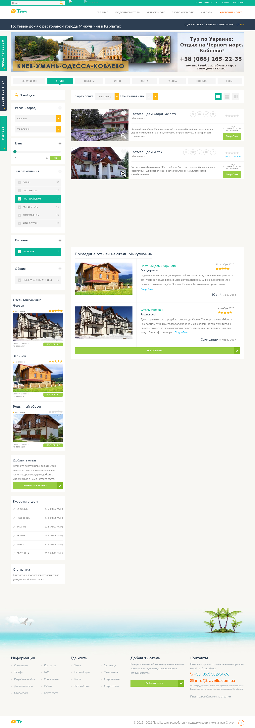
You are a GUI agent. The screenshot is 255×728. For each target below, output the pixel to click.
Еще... (229, 81)
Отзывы (89, 81)
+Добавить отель (232, 12)
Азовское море (183, 12)
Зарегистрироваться (206, 3)
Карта (144, 81)
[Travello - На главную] (18, 11)
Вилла (77, 679)
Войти (225, 3)
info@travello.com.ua (215, 680)
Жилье (60, 81)
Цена (19, 143)
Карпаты (207, 12)
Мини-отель (111, 672)
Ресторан (40, 251)
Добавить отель (23, 686)
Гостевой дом (40, 199)
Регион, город (25, 108)
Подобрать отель (127, 12)
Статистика (21, 693)
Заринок (19, 356)
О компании (21, 665)
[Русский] (76, 2)
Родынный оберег (27, 406)
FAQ (46, 672)
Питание (21, 240)
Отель (77, 665)
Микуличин (29, 81)
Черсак (18, 305)
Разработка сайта (24, 679)
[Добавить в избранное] (123, 114)
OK (55, 158)
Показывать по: (132, 96)
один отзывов (232, 156)
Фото (117, 81)
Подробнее (232, 136)
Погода (201, 81)
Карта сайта (51, 693)
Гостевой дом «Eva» (146, 152)
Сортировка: (84, 96)
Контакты (238, 3)
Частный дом (81, 686)
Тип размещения (27, 171)
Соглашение (51, 679)
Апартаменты (112, 679)
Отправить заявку (35, 485)
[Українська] (91, 2)
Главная (102, 12)
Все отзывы (154, 351)
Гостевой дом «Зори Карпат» (154, 114)
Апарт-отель (111, 686)
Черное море (156, 12)
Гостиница (110, 665)
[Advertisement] (157, 213)
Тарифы (18, 672)
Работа (172, 81)
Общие (20, 268)
